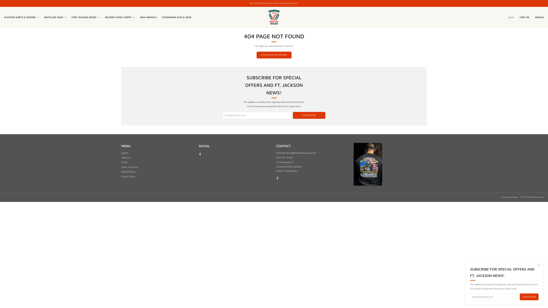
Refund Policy (128, 171)
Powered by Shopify (509, 197)
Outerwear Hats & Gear (176, 17)
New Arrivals (148, 17)
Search (539, 17)
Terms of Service (129, 167)
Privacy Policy (128, 176)
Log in (511, 17)
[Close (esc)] (539, 265)
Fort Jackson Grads (83, 17)
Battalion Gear (53, 17)
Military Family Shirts (118, 17)
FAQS (124, 162)
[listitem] (274, 3)
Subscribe (529, 296)
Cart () (524, 17)
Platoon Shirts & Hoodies (20, 17)
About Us (126, 157)
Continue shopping (274, 55)
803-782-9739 (284, 157)
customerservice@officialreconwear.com (296, 153)
